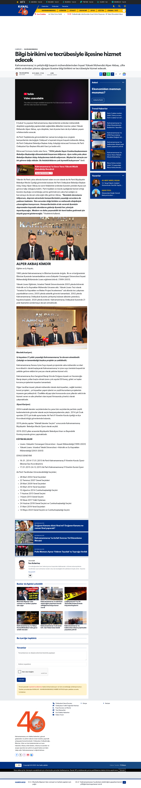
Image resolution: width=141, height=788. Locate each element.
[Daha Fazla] (112, 74)
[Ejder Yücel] (96, 193)
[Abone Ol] (124, 74)
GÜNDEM (62, 10)
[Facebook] (16, 755)
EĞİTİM (101, 10)
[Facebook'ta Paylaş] (100, 74)
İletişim (107, 703)
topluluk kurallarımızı (36, 687)
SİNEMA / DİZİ (112, 10)
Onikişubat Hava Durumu (64, 703)
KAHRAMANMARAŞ (49, 10)
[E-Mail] (30, 575)
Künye (85, 703)
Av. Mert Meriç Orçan (111, 180)
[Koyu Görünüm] (114, 6)
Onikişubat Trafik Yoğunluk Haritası (67, 705)
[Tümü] (123, 82)
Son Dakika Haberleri (62, 712)
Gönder (21, 680)
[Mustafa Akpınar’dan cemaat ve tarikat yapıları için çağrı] (28, 593)
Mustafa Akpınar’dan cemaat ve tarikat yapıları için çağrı (27, 603)
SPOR (93, 10)
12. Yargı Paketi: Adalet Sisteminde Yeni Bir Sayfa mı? (111, 184)
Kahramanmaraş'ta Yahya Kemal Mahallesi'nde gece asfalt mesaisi (27, 627)
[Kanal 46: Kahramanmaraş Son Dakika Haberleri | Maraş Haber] (23, 10)
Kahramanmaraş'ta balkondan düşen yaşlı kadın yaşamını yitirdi (75, 627)
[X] (20, 755)
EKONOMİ (83, 10)
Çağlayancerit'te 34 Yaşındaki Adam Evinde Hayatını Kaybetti (73, 603)
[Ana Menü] (124, 6)
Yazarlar (65, 6)
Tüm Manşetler (61, 710)
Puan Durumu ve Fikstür (63, 708)
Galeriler (45, 6)
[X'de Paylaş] (104, 74)
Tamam (122, 770)
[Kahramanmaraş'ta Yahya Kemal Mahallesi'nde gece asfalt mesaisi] (28, 618)
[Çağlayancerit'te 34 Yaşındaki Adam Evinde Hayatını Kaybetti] (76, 593)
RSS (19, 765)
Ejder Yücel (106, 190)
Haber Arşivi (60, 715)
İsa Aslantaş (34, 563)
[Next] (31, 755)
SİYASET (73, 10)
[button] (124, 10)
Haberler (18, 49)
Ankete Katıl (98, 100)
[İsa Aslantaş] (22, 564)
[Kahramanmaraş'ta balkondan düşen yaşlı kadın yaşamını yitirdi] (76, 618)
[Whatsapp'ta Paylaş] (108, 74)
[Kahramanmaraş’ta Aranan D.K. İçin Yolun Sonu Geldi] (52, 618)
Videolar (55, 6)
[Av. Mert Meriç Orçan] (96, 183)
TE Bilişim (123, 765)
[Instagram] (24, 755)
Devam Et (31, 572)
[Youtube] (28, 755)
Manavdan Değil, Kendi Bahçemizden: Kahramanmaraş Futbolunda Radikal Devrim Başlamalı (112, 194)
